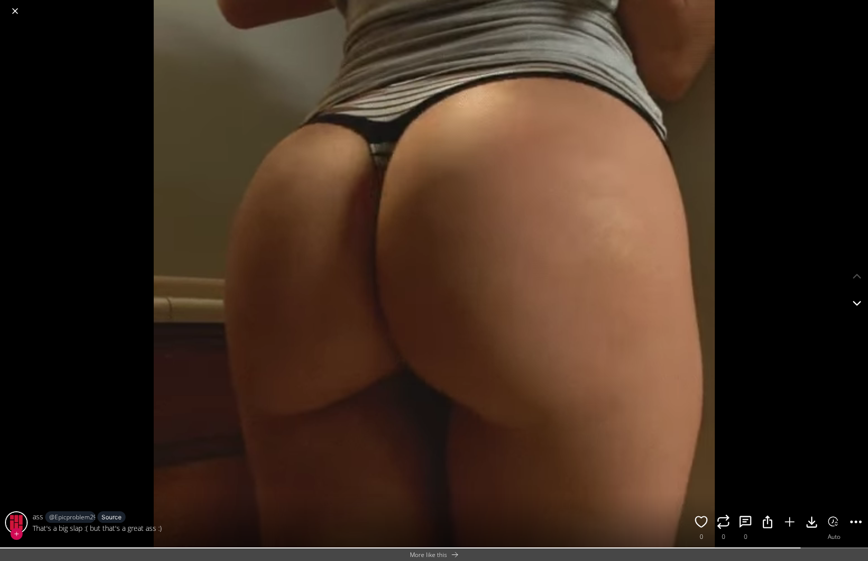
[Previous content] (857, 276)
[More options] (856, 523)
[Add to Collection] (790, 523)
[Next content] (857, 303)
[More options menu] (858, 6)
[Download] (812, 523)
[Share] (768, 523)
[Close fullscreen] (15, 11)
